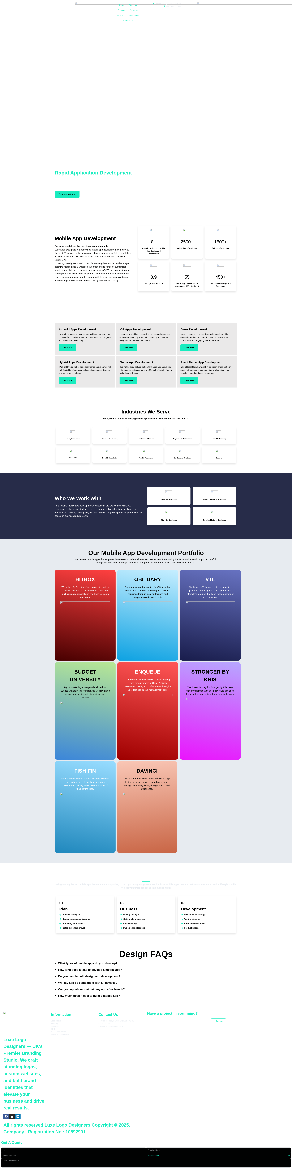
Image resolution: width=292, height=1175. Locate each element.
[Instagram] (12, 1116)
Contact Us (128, 20)
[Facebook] (6, 1116)
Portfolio (120, 15)
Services (121, 10)
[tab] (146, 963)
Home (121, 5)
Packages (134, 10)
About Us (133, 5)
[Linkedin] (18, 1116)
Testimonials (134, 15)
